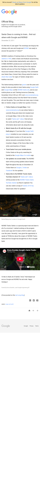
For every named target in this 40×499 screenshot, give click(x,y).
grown (24, 85)
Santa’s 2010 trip (28, 186)
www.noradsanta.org (31, 95)
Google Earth (34, 87)
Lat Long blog (19, 295)
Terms (37, 326)
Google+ (19, 167)
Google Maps (8, 90)
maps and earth (9, 304)
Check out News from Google (21, 2)
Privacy (32, 326)
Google (26, 326)
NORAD (26, 48)
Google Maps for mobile (23, 155)
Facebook (9, 170)
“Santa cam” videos (18, 119)
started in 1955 (6, 59)
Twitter (24, 167)
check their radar (6, 77)
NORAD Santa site (23, 90)
